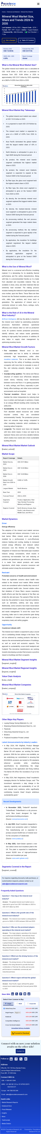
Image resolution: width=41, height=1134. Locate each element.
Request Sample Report (20, 594)
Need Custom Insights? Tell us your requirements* (16, 578)
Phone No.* (5, 571)
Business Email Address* (9, 563)
